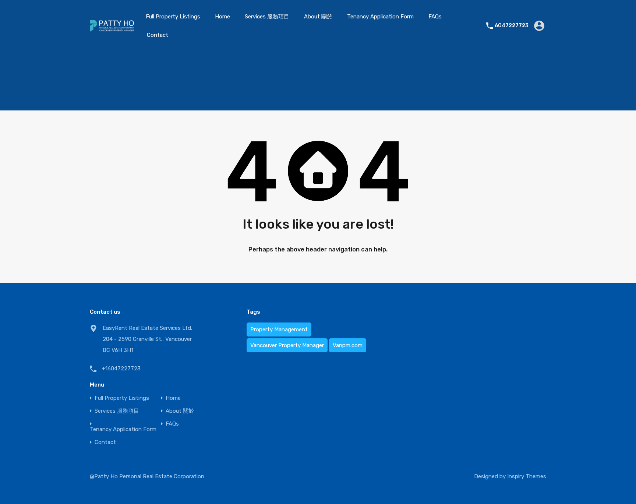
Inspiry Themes (526, 476)
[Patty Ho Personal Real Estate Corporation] (112, 28)
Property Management (279, 329)
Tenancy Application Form (380, 16)
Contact (157, 35)
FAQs (435, 16)
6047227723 (512, 26)
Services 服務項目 (267, 16)
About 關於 (318, 16)
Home (222, 16)
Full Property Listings (173, 16)
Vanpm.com (348, 345)
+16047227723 (121, 368)
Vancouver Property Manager (287, 345)
